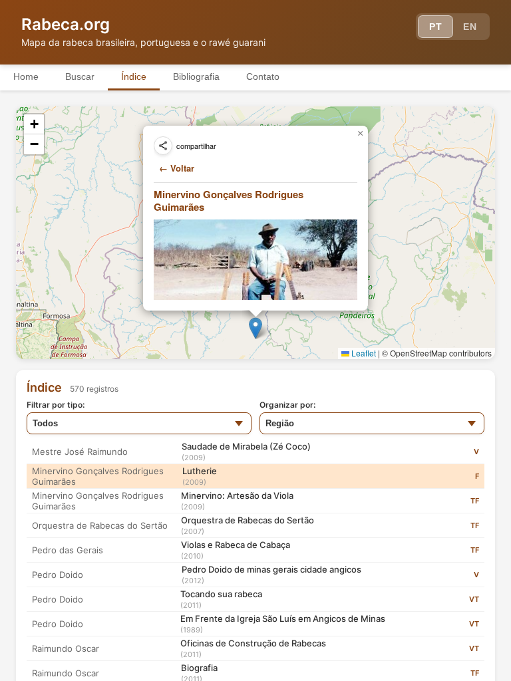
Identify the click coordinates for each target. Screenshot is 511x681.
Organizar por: (287, 405)
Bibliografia (196, 76)
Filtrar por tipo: (56, 405)
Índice (133, 76)
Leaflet (362, 352)
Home (26, 76)
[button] (255, 328)
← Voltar (176, 168)
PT (435, 26)
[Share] (163, 145)
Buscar (79, 76)
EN (469, 26)
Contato (262, 76)
